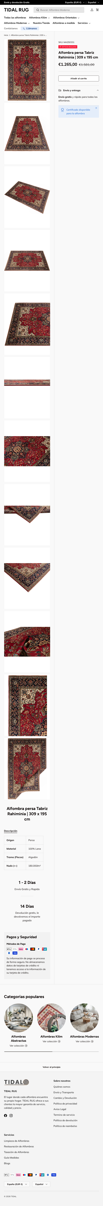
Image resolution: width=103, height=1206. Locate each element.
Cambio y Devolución (65, 1097)
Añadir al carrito (78, 78)
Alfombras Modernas (84, 1036)
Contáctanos (11, 28)
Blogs (7, 1163)
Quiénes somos (62, 1086)
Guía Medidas (11, 1157)
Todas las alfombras (15, 17)
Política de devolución (65, 1120)
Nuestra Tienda (41, 23)
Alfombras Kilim (51, 1036)
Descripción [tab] (10, 830)
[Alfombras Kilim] (51, 1017)
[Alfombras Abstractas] (18, 1017)
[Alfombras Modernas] (84, 1017)
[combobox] (59, 10)
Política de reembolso (65, 1126)
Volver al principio (51, 1067)
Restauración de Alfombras (19, 1146)
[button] (97, 10)
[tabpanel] (27, 853)
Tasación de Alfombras (16, 1152)
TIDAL (13, 1196)
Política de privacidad (65, 1103)
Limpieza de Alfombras (16, 1140)
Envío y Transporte (64, 1092)
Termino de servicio (64, 1114)
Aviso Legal (60, 1109)
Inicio (6, 35)
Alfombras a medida (64, 23)
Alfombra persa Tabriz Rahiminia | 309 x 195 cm (29, 35)
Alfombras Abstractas (18, 1039)
